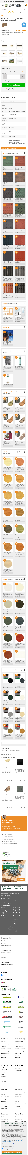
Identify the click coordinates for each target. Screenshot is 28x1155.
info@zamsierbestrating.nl (9, 826)
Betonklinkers (18, 1044)
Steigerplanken (4, 1106)
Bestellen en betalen (6, 950)
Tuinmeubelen (4, 1119)
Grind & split (4, 1069)
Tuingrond (3, 1076)
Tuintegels (3, 1041)
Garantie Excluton (5, 967)
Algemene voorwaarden (7, 964)
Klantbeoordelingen (6, 952)
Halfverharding (4, 1079)
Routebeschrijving (6, 903)
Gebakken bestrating (20, 1060)
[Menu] (3, 5)
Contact (3, 940)
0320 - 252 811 (7, 898)
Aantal (4, 73)
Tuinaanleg (3, 957)
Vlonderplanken (5, 1104)
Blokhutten (17, 1068)
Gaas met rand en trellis (21, 1104)
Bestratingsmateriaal (6, 1048)
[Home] (2, 15)
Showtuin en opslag (5, 945)
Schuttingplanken (5, 1099)
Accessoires (18, 1073)
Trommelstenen (19, 1041)
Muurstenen (18, 1053)
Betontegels (4, 1046)
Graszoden (4, 1081)
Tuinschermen (18, 1094)
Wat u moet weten (5, 960)
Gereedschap (18, 1119)
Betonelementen (5, 1053)
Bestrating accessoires (20, 1121)
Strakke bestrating (19, 1051)
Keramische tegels (5, 1044)
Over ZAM (3, 943)
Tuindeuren (18, 1096)
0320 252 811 (6, 824)
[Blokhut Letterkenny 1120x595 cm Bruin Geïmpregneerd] (13, 25)
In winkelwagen (15, 85)
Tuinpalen (3, 1094)
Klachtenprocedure (5, 962)
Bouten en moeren (19, 1116)
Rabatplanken (4, 1101)
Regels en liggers (5, 1096)
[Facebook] (2, 975)
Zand (2, 1074)
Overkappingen (5, 1116)
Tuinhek (17, 1101)
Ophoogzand (4, 1072)
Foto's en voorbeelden (6, 955)
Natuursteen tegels (5, 1051)
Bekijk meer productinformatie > (9, 41)
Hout (2, 1092)
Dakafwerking (18, 1070)
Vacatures (3, 948)
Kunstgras (3, 1084)
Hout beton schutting (20, 1092)
